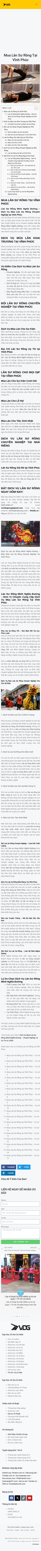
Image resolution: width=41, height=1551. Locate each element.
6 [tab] (24, 1316)
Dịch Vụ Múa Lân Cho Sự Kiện (18, 132)
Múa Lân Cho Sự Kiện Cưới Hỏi (18, 140)
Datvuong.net (31, 1473)
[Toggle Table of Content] (35, 108)
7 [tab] (26, 1316)
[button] (3, 1284)
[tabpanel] (20, 1271)
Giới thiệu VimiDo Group (18, 1434)
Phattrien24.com (23, 1478)
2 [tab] (15, 1316)
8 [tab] (28, 1316)
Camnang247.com (9, 1481)
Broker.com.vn (18, 1473)
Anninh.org (6, 1473)
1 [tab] (13, 1316)
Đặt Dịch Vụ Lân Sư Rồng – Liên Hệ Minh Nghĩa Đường (23, 188)
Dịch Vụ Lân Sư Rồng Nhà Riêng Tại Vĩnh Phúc (23, 179)
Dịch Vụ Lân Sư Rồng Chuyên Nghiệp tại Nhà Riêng (20, 149)
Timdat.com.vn (8, 1475)
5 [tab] (22, 1316)
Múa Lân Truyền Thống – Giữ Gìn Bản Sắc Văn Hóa (23, 184)
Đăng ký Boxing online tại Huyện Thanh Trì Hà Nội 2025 (20, 1268)
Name (3, 1200)
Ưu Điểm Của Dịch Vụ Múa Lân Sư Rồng (21, 124)
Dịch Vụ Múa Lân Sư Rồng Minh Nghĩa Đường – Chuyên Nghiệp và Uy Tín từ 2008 (19, 1038)
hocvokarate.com (23, 1475)
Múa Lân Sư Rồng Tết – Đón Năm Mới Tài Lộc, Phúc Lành (23, 167)
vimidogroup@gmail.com (12, 508)
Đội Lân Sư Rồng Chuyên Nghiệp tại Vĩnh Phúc (19, 128)
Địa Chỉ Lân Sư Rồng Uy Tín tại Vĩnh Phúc (22, 135)
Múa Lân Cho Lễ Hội (15, 142)
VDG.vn (5, 1484)
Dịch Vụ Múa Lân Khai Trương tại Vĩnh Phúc (20, 122)
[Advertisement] (20, 30)
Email (3, 1218)
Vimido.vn (34, 511)
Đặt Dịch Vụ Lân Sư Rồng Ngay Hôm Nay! (19, 156)
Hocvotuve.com (8, 1478)
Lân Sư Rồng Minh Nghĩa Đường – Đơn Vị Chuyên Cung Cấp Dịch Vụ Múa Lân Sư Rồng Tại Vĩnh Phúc (22, 161)
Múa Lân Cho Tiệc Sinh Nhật (17, 145)
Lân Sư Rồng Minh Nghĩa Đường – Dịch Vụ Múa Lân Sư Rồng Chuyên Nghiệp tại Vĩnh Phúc (22, 116)
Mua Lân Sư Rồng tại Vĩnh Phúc (15, 111)
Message (5, 1227)
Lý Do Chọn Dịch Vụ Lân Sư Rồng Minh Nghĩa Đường (21, 193)
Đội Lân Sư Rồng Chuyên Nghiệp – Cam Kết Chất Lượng (24, 175)
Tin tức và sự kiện (15, 1372)
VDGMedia (35, 1544)
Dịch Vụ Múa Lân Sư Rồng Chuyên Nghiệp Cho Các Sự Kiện (23, 171)
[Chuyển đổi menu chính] (36, 4)
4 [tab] (19, 1316)
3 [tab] (17, 1316)
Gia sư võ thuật (14, 1414)
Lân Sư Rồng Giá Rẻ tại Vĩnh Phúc (19, 153)
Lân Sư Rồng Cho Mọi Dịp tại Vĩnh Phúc (18, 137)
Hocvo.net (23, 1481)
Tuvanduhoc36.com (17, 1484)
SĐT (2, 1209)
